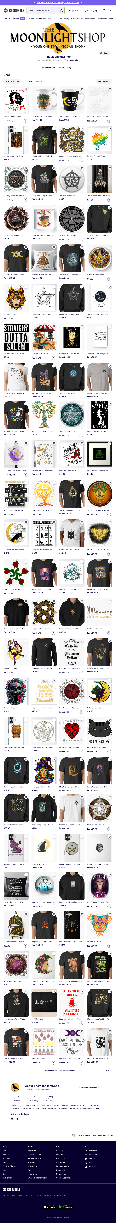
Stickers (30, 19)
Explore (7, 19)
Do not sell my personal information (42, 1195)
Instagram (93, 1151)
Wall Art (51, 19)
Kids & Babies (77, 19)
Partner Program (35, 1158)
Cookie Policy (61, 1195)
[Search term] (61, 10)
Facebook (93, 1154)
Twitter (92, 1158)
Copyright (60, 1170)
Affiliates (31, 1162)
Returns (59, 1154)
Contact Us (61, 1174)
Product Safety (62, 1166)
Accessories (90, 19)
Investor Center (34, 1154)
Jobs (30, 1170)
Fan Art (6, 1154)
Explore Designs (66, 67)
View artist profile (71, 60)
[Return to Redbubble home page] (14, 10)
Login (5, 1170)
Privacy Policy (22, 1195)
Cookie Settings (63, 1178)
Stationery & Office (105, 19)
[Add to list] (26, 89)
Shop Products (48, 67)
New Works (7, 1158)
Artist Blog (32, 1174)
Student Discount (10, 1166)
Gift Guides (7, 1151)
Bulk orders (7, 1178)
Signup (6, 1174)
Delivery (59, 1151)
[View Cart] (109, 10)
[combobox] (45, 10)
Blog (5, 1162)
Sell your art (33, 1166)
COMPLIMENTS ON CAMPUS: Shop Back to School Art (58, 3)
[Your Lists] (103, 10)
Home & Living (63, 19)
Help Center (61, 1158)
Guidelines (60, 1162)
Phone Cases (41, 19)
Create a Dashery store (38, 1178)
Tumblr (92, 1162)
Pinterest (92, 1166)
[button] (58, 3)
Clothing (18, 19)
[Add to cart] (25, 121)
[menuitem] (7, 18)
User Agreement (9, 1195)
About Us (32, 1151)
